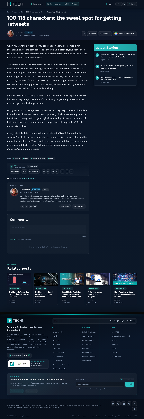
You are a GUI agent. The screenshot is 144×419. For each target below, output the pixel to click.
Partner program (31, 391)
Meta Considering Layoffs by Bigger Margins (95, 294)
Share (93, 34)
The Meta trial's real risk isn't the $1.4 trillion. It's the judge (19, 294)
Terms (84, 416)
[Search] (124, 4)
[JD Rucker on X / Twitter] (22, 206)
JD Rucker (20, 32)
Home (9, 12)
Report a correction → (29, 178)
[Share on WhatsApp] (57, 171)
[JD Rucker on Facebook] (35, 206)
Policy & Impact (14, 288)
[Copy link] (62, 171)
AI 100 (67, 4)
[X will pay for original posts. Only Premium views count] (45, 279)
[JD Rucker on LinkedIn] (26, 206)
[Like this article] (84, 33)
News (25, 158)
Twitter (51, 158)
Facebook (16, 158)
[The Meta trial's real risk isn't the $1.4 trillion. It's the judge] (19, 279)
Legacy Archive (18, 12)
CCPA (119, 416)
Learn (110, 4)
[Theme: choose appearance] (118, 4)
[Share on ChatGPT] (44, 171)
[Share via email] (67, 171)
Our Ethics (131, 321)
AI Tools (74, 4)
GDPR (135, 416)
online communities (38, 158)
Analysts (58, 4)
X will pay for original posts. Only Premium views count (44, 294)
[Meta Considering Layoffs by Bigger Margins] (98, 279)
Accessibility (127, 416)
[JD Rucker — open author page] (10, 33)
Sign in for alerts (79, 206)
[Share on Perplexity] (48, 171)
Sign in (133, 4)
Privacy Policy (76, 416)
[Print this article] (71, 171)
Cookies (91, 416)
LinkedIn (16, 171)
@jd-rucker (24, 192)
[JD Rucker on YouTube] (31, 206)
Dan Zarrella (61, 49)
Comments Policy (110, 416)
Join (131, 384)
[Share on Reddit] (53, 171)
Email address (80, 379)
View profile (65, 206)
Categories (37, 4)
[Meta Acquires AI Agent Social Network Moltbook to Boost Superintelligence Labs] (125, 279)
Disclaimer (99, 416)
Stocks (49, 4)
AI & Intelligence (120, 288)
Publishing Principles (117, 321)
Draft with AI (33, 166)
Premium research (16, 391)
